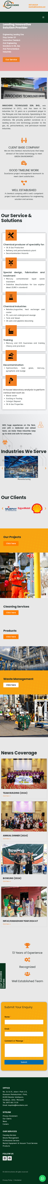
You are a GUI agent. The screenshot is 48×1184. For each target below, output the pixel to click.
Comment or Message (14, 1041)
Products (6, 1146)
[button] (42, 1178)
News (5, 1121)
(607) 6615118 (33, 4)
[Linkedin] (5, 1158)
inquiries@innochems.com (37, 7)
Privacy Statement (10, 1116)
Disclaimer (18, 1180)
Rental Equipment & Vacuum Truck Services (20, 1143)
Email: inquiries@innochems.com (15, 1105)
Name (8, 1017)
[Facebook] (9, 1158)
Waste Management (11, 1138)
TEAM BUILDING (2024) (15, 792)
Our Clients (7, 1119)
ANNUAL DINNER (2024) (15, 835)
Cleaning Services (9, 1135)
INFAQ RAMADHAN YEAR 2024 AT (20, 921)
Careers (6, 1124)
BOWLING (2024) (12, 878)
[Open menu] (43, 17)
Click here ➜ (6, 796)
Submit (24, 1062)
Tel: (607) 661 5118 (10, 1103)
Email (8, 1029)
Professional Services (11, 1141)
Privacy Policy (7, 1180)
